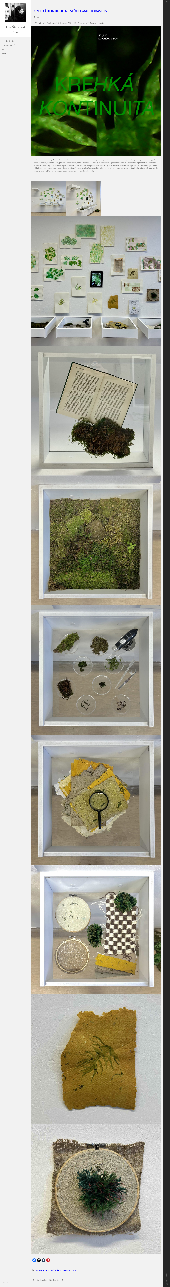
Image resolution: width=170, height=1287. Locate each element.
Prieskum (81, 23)
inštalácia (56, 1270)
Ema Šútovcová (15, 27)
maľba (66, 1270)
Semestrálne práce (97, 23)
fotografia (42, 1270)
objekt (75, 1270)
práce (4, 53)
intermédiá (166, 1278)
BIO (3, 49)
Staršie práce (10, 41)
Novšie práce (7, 45)
